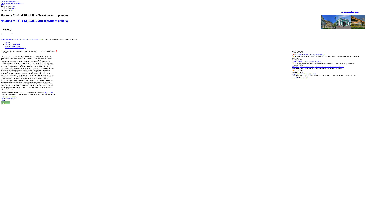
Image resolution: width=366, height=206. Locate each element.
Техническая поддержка (8, 98)
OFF (2, 5)
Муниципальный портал (9, 97)
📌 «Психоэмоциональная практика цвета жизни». (309, 54)
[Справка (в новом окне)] (1, 37)
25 (301, 77)
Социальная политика (37, 39)
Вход (3, 100)
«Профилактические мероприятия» (303, 74)
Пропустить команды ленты (10, 1)
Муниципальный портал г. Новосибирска (14, 39)
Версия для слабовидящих (349, 12)
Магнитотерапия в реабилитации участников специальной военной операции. (318, 67)
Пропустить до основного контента (12, 3)
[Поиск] (1, 35)
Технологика (48, 92)
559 (306, 77)
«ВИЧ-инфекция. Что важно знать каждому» (306, 61)
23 (297, 77)
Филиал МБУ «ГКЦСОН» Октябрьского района (34, 19)
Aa (9, 10)
